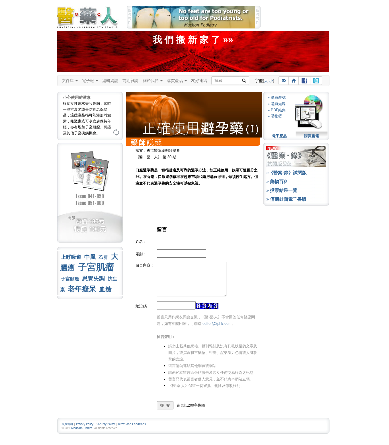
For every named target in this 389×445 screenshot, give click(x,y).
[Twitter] (316, 80)
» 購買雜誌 (277, 97)
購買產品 (175, 80)
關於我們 (151, 80)
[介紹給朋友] (284, 80)
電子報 (88, 80)
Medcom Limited (82, 428)
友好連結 (199, 80)
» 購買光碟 (277, 104)
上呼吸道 (71, 257)
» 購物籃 (275, 116)
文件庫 (68, 80)
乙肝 (103, 257)
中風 (90, 257)
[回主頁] (293, 80)
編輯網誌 (110, 80)
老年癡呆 (82, 289)
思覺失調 (93, 278)
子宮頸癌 (70, 278)
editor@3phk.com (217, 323)
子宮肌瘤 (96, 267)
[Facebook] (304, 80)
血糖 (105, 289)
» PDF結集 (277, 110)
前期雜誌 (130, 80)
